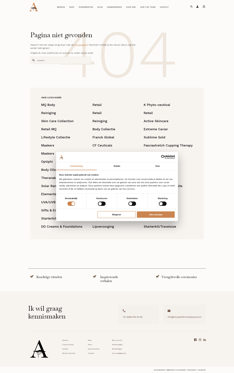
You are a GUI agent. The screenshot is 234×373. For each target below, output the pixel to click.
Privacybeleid (159, 370)
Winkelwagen (117, 345)
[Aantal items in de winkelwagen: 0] (204, 6)
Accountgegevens (119, 353)
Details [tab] (117, 166)
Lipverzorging (103, 226)
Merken (61, 7)
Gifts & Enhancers (55, 210)
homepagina (80, 45)
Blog (100, 7)
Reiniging (48, 113)
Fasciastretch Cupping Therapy (168, 145)
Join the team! (148, 7)
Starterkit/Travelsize (160, 226)
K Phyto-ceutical (157, 105)
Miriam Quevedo (68, 353)
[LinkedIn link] (204, 350)
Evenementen (86, 7)
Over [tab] (157, 166)
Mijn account (117, 340)
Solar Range (50, 186)
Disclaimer (192, 370)
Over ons (131, 7)
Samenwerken (114, 7)
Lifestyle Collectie (55, 137)
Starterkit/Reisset (55, 218)
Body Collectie (103, 129)
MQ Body (48, 105)
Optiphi (47, 162)
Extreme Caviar (156, 129)
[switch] (102, 204)
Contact (164, 7)
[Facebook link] (195, 350)
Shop (71, 7)
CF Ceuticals (102, 145)
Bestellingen (117, 349)
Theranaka (49, 178)
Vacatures (202, 370)
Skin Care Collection (57, 121)
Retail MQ (48, 129)
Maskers (47, 145)
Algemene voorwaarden (176, 370)
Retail (97, 105)
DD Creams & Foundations (61, 226)
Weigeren (116, 214)
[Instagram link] (200, 350)
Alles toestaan (155, 214)
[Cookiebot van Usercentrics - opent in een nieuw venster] (163, 157)
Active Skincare (156, 121)
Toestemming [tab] (76, 166)
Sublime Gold (154, 137)
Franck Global (103, 137)
